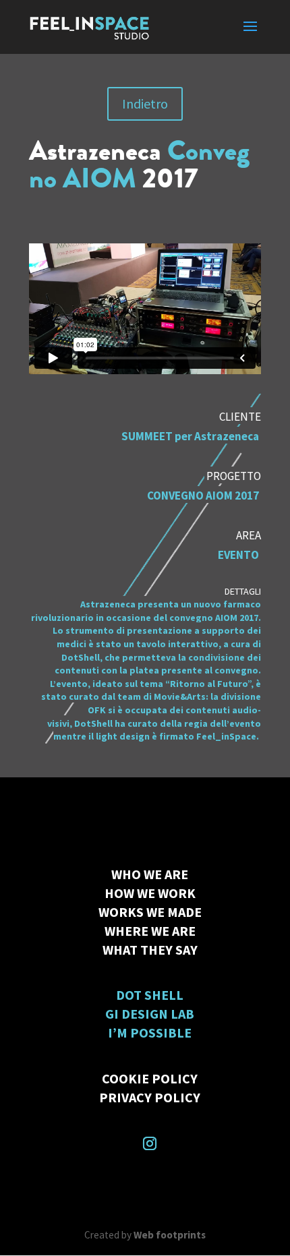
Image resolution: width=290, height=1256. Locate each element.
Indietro (145, 103)
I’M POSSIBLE (150, 1032)
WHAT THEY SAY (150, 949)
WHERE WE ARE (150, 930)
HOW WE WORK (150, 893)
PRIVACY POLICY (149, 1097)
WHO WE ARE (149, 874)
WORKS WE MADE (150, 911)
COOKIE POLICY (150, 1078)
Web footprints (170, 1234)
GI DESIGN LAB (149, 1013)
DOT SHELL (149, 994)
